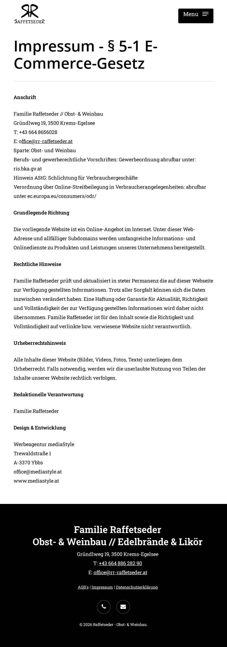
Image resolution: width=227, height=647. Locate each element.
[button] (195, 14)
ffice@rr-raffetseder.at (47, 141)
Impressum (102, 587)
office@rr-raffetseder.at (120, 572)
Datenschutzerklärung (137, 587)
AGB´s (83, 587)
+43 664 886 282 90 (120, 563)
